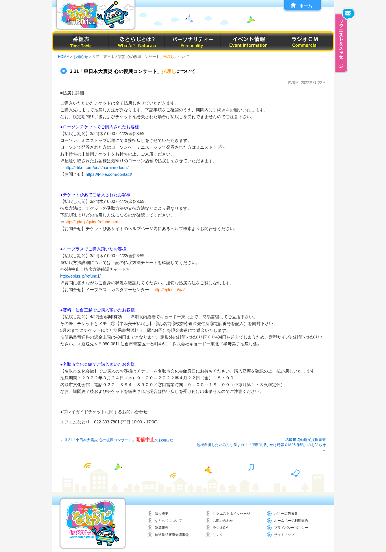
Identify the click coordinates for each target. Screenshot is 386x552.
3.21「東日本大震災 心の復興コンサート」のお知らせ (116, 440)
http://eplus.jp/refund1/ (80, 276)
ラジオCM (220, 528)
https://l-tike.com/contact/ (109, 174)
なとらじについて (168, 521)
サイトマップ (284, 535)
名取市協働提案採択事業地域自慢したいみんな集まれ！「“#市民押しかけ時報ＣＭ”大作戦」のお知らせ (261, 445)
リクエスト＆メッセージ (231, 514)
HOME (63, 57)
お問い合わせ (223, 521)
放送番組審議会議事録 (172, 535)
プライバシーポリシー (291, 528)
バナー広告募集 (286, 514)
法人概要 (161, 514)
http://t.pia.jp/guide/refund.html (91, 221)
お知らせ (80, 57)
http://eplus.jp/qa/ (169, 289)
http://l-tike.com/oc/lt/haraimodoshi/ (96, 167)
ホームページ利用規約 (291, 521)
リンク (218, 535)
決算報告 (161, 528)
